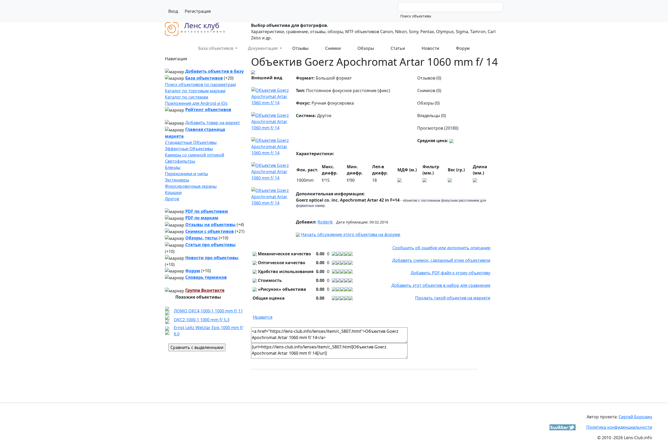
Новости (430, 48)
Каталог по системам (186, 97)
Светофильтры (180, 161)
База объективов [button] (216, 48)
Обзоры (365, 48)
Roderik (325, 222)
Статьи (398, 48)
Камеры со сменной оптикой (194, 155)
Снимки (333, 48)
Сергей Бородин (635, 417)
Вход (173, 11)
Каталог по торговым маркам (195, 91)
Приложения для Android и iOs (196, 103)
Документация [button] (263, 48)
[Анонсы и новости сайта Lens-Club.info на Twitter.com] (563, 427)
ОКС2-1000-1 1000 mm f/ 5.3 (201, 320)
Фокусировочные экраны (191, 186)
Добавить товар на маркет (212, 122)
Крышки (173, 192)
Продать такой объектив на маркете (452, 298)
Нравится (262, 317)
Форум (463, 48)
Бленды (172, 167)
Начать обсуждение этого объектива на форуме (350, 234)
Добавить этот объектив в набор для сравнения (440, 285)
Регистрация (198, 11)
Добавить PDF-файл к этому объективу (450, 273)
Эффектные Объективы (189, 149)
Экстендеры (177, 180)
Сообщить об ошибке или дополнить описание (441, 248)
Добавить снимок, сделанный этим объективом (441, 260)
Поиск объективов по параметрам (200, 84)
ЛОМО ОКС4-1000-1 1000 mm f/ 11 (208, 311)
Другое (172, 199)
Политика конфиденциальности (619, 427)
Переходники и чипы (186, 174)
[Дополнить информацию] (451, 140)
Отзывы (300, 48)
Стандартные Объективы (191, 142)
